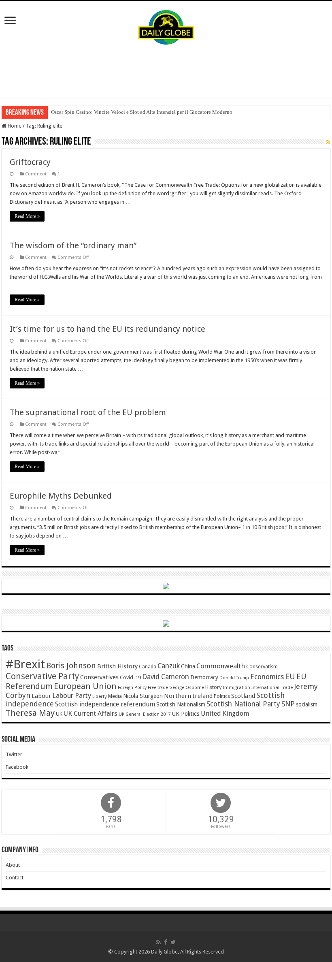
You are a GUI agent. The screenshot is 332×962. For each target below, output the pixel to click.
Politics (222, 696)
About (13, 865)
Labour (41, 696)
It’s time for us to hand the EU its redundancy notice (107, 329)
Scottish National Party (243, 704)
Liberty (99, 696)
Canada (147, 667)
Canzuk (168, 666)
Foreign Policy (132, 687)
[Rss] (158, 942)
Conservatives (99, 677)
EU (290, 676)
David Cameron (165, 677)
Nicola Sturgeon (143, 696)
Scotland (243, 696)
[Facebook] (165, 942)
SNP (288, 704)
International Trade (272, 687)
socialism (306, 704)
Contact (14, 878)
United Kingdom (225, 713)
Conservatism (262, 666)
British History (117, 666)
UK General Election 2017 (144, 714)
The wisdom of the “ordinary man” (73, 245)
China (188, 666)
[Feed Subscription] (328, 142)
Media (115, 696)
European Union (85, 686)
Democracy (204, 677)
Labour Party (71, 695)
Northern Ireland (188, 696)
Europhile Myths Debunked (61, 496)
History (213, 687)
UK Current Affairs (90, 713)
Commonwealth (220, 666)
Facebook (17, 767)
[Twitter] (173, 942)
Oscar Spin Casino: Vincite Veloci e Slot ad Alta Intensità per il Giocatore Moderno (141, 112)
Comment (36, 174)
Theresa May (30, 713)
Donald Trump (234, 677)
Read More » (27, 216)
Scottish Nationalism (180, 704)
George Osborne (186, 687)
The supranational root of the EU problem (88, 412)
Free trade (158, 687)
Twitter (14, 754)
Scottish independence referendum (105, 704)
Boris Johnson (71, 665)
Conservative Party (42, 676)
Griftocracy (30, 162)
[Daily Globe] (166, 25)
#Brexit (25, 664)
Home (13, 126)
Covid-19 (130, 677)
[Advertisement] (166, 71)
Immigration (236, 687)
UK (59, 714)
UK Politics (186, 713)
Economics (267, 677)
